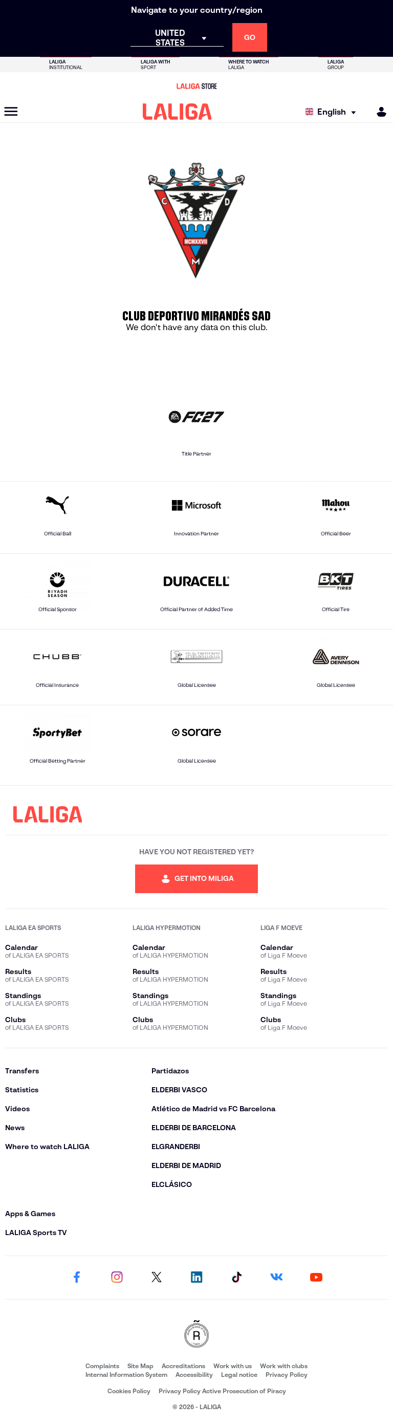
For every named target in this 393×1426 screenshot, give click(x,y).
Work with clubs (284, 1366)
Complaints (102, 1366)
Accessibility (194, 1374)
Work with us (232, 1366)
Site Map (140, 1366)
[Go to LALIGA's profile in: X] (156, 1277)
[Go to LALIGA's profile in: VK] (276, 1277)
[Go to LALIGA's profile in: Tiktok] (236, 1277)
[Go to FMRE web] (196, 1334)
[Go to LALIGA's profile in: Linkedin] (196, 1277)
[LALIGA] (177, 111)
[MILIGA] (378, 112)
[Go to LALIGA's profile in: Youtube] (316, 1277)
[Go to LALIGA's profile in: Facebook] (77, 1277)
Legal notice (239, 1374)
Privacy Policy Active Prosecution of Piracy (222, 1391)
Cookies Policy (128, 1391)
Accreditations (183, 1366)
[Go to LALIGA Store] (196, 86)
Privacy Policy (287, 1374)
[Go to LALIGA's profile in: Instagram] (116, 1277)
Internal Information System (126, 1374)
